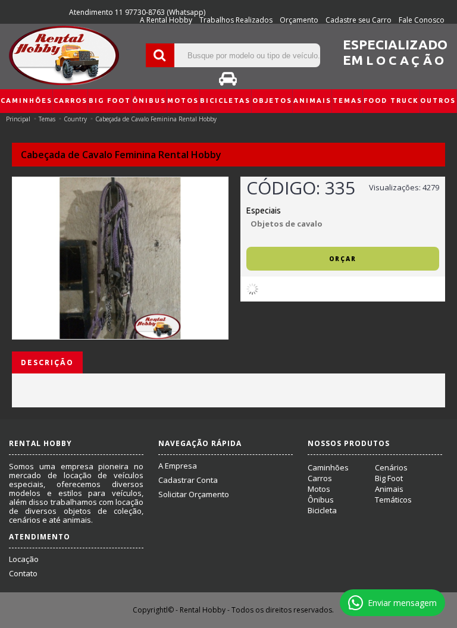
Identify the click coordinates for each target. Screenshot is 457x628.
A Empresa (177, 465)
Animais (389, 488)
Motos (319, 488)
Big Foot (389, 478)
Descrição (47, 362)
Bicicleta (322, 510)
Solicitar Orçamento (193, 494)
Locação (24, 559)
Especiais (263, 210)
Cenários (391, 467)
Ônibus (321, 499)
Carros (320, 478)
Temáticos (393, 499)
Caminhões (328, 467)
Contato (23, 573)
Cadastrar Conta (188, 480)
